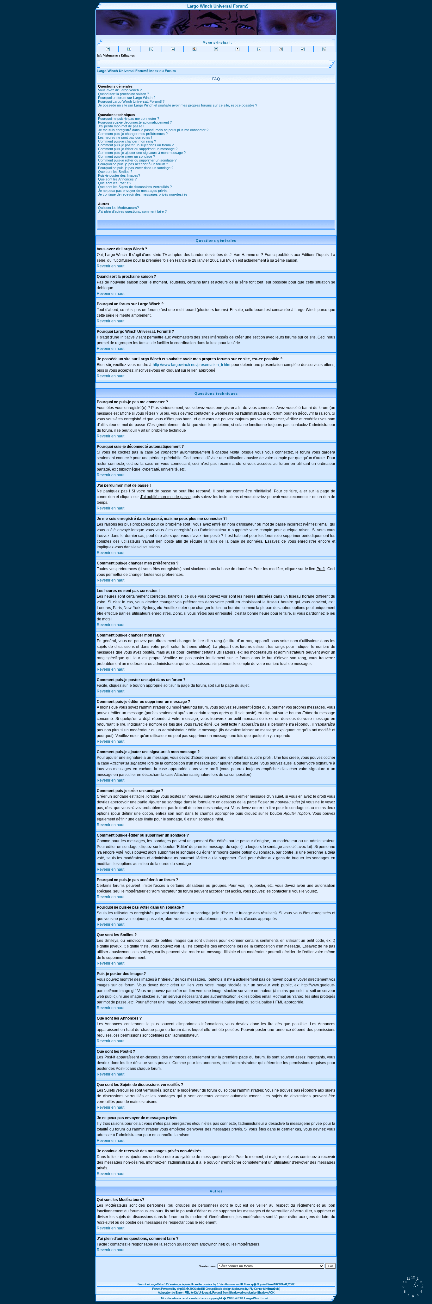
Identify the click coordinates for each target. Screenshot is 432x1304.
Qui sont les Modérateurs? (118, 208)
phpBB (181, 1288)
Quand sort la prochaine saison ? (123, 94)
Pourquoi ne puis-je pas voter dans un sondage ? (135, 168)
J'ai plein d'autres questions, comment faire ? (132, 211)
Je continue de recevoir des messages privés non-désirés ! (143, 194)
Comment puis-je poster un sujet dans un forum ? (136, 145)
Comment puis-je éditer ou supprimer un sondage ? (137, 160)
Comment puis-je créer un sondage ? (126, 156)
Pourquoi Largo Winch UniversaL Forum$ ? (131, 101)
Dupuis (261, 1284)
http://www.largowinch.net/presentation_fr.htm (191, 365)
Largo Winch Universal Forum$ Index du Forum (136, 71)
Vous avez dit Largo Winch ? (120, 90)
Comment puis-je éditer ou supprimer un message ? (137, 149)
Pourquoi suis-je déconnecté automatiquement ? (135, 122)
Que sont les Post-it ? (114, 183)
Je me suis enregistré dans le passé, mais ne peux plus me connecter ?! (153, 130)
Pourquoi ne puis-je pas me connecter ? (128, 118)
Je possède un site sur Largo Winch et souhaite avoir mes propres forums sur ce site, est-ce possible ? (177, 105)
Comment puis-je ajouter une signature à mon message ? (142, 153)
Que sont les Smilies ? (115, 172)
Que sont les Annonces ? (117, 179)
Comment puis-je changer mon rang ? (127, 141)
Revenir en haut (110, 266)
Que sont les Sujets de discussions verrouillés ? (135, 187)
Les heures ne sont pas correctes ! (125, 137)
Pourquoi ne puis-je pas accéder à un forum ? (133, 164)
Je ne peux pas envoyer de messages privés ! (134, 190)
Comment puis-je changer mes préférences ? (133, 134)
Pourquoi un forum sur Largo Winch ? (126, 98)
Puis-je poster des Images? (119, 175)
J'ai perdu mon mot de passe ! (121, 126)
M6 (276, 1284)
